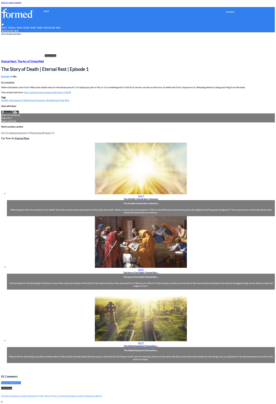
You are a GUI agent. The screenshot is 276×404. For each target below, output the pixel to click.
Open (53, 55)
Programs (12, 28)
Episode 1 (6, 76)
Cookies (63, 395)
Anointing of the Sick (57, 100)
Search (46, 11)
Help (41, 395)
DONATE (230, 12)
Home (4, 28)
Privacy (55, 395)
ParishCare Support (10, 395)
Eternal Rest (22, 138)
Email (16, 112)
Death (4, 100)
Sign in (58, 28)
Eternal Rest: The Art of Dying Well (22, 61)
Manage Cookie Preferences (81, 395)
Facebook (6, 112)
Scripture (40, 100)
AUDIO (33, 28)
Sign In (16, 31)
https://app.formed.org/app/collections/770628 (47, 92)
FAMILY (40, 28)
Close (48, 55)
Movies (19, 28)
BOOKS (26, 28)
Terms (47, 395)
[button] (3, 25)
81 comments (8, 82)
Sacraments (15, 100)
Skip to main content (11, 2)
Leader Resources (29, 395)
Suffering (28, 100)
